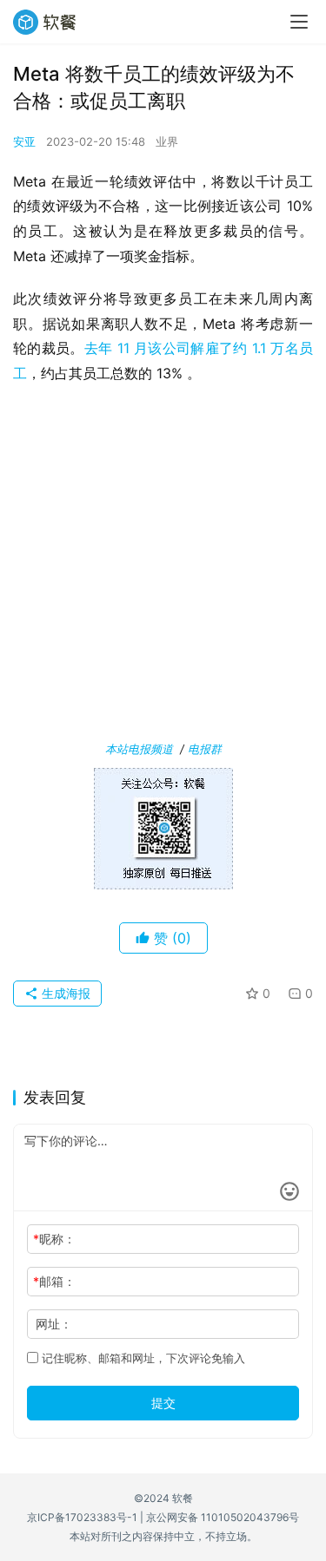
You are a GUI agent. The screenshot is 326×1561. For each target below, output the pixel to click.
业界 (167, 141)
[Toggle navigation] (299, 21)
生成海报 (64, 993)
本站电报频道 (139, 749)
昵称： (54, 1238)
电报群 (205, 749)
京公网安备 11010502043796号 (222, 1517)
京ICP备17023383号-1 (82, 1517)
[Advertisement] (163, 566)
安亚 (24, 141)
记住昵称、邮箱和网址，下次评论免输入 (141, 1358)
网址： (54, 1323)
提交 (163, 1402)
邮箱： (54, 1281)
